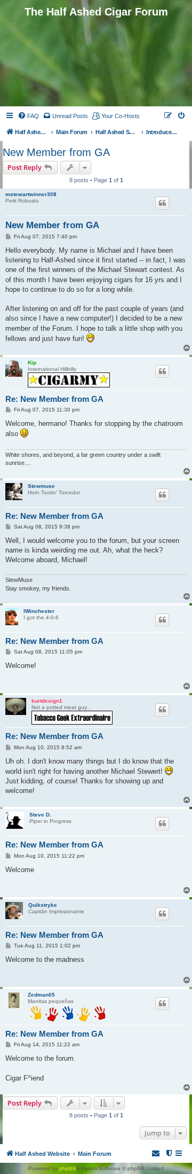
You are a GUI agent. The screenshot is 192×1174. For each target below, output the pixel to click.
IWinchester (38, 611)
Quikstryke (42, 905)
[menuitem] (28, 116)
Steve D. (40, 815)
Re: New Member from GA (54, 398)
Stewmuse (41, 486)
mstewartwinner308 (31, 194)
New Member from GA (56, 152)
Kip (32, 363)
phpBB (67, 1168)
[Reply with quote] (162, 203)
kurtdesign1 (46, 701)
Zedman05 (41, 995)
